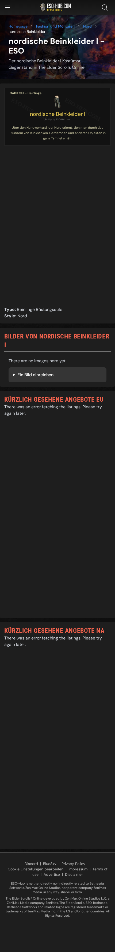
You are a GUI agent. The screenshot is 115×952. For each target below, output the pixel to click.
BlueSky (49, 863)
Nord (87, 26)
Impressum (77, 869)
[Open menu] (7, 7)
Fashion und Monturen (55, 26)
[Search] (106, 7)
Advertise (52, 874)
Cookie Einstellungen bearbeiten (35, 869)
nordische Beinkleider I (57, 114)
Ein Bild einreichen (35, 375)
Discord (31, 863)
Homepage (18, 26)
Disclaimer (74, 874)
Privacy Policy (73, 863)
